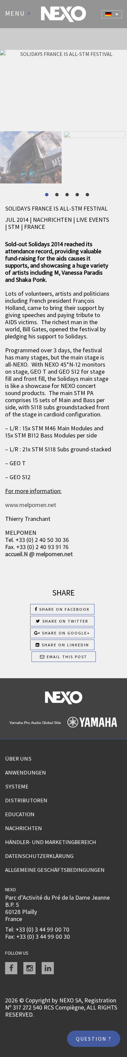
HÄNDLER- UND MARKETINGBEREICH (50, 842)
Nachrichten (23, 828)
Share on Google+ (65, 632)
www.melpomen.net (30, 505)
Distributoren (26, 800)
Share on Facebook (64, 609)
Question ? (93, 1038)
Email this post (66, 656)
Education (20, 814)
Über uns (18, 758)
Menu (18, 13)
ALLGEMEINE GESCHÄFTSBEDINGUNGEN (55, 870)
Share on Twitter (64, 621)
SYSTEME (16, 786)
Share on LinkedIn (64, 644)
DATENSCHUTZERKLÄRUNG (39, 856)
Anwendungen (25, 772)
